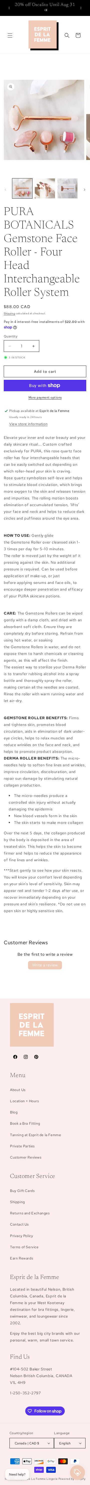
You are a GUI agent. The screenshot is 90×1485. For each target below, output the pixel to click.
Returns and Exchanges (30, 1213)
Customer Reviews (26, 1157)
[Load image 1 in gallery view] (22, 188)
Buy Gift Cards (22, 1190)
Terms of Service (24, 1247)
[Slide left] (5, 189)
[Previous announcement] (9, 7)
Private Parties (22, 1146)
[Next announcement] (80, 7)
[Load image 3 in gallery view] (68, 188)
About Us (18, 1090)
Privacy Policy (21, 1236)
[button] (10, 35)
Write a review (45, 965)
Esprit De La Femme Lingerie (38, 1479)
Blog (14, 1112)
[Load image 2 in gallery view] (45, 188)
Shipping (9, 313)
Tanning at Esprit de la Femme (35, 1135)
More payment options (45, 397)
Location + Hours (24, 1101)
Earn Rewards (21, 1258)
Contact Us (19, 1224)
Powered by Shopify (72, 1479)
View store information (28, 424)
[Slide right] (84, 189)
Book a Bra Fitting (25, 1123)
